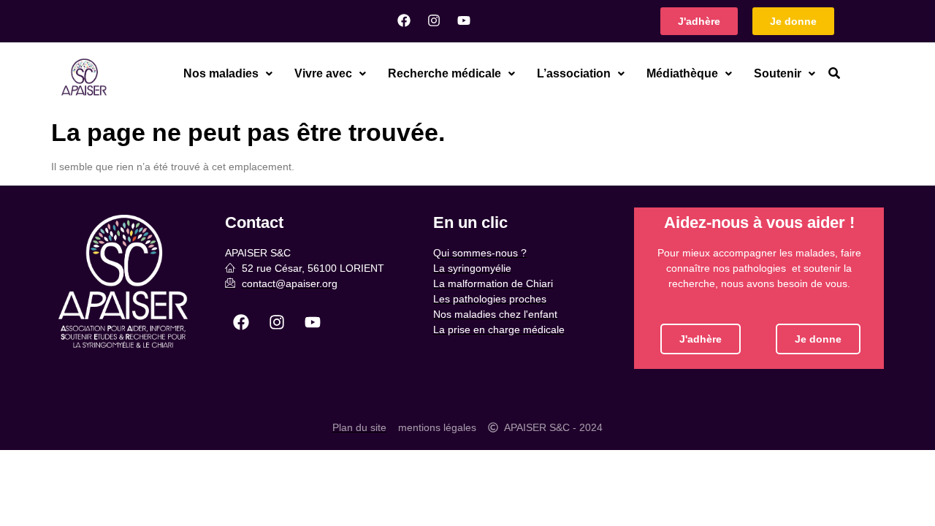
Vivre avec (323, 73)
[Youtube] (464, 20)
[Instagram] (434, 20)
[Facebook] (404, 20)
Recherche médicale (444, 73)
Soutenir (777, 73)
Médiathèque (682, 73)
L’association (574, 73)
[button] (227, 74)
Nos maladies (221, 73)
